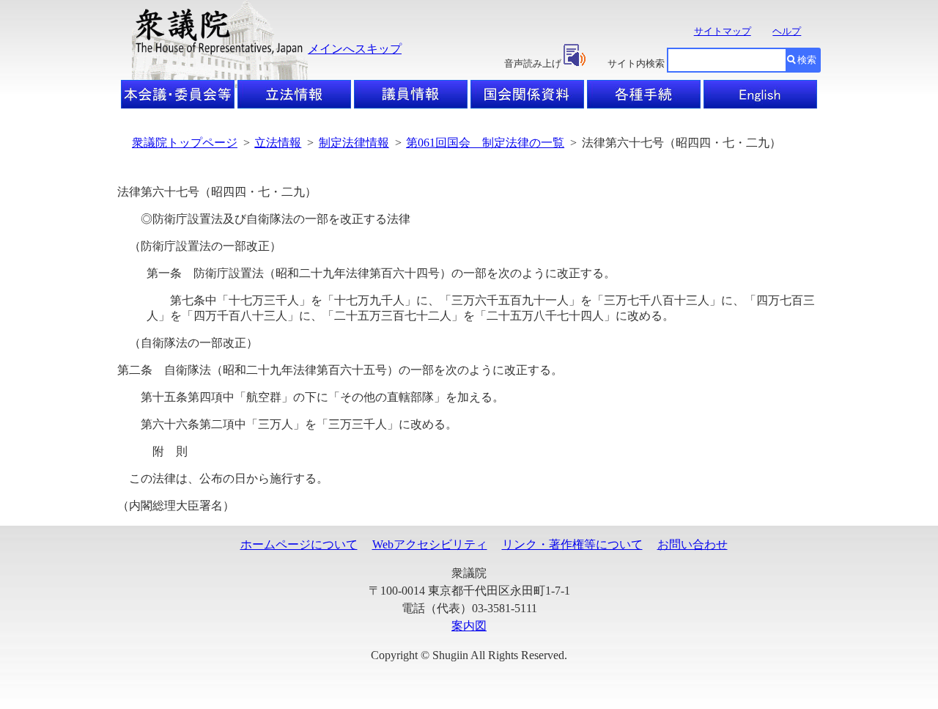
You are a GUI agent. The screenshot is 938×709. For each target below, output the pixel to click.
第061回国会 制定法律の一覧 (485, 142)
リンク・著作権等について (572, 544)
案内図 (469, 626)
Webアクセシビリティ (429, 544)
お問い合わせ (692, 544)
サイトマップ (722, 31)
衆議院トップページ (184, 142)
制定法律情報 (354, 142)
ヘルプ (786, 31)
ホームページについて (299, 544)
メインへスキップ (355, 49)
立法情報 (277, 142)
